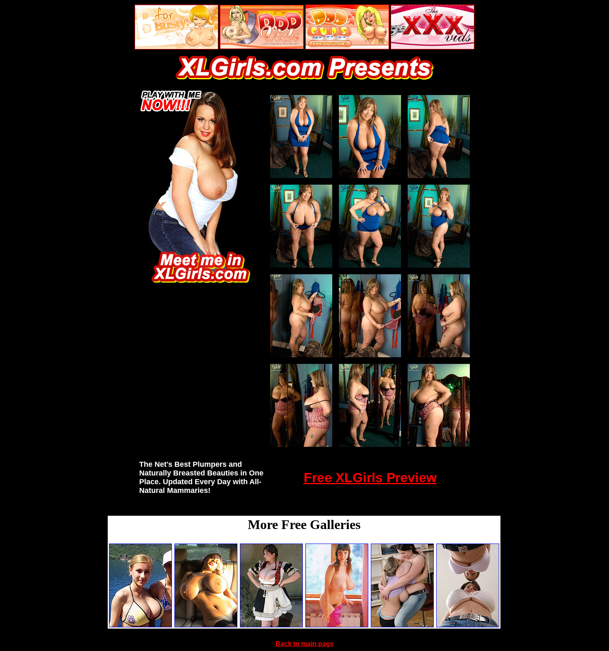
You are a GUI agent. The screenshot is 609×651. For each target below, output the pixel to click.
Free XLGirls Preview (370, 477)
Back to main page (305, 643)
